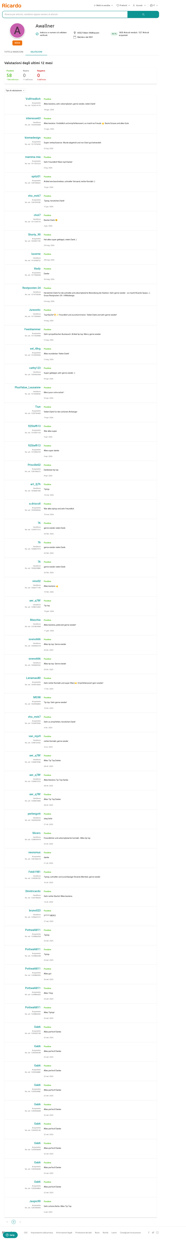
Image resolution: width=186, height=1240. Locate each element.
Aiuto (97, 1233)
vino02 (36, 581)
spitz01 (36, 176)
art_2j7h (36, 484)
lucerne (36, 253)
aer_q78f (35, 600)
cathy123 (35, 368)
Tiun (38, 406)
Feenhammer (33, 329)
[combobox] (65, 14)
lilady (37, 268)
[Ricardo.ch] (11, 5)
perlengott (34, 813)
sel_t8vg (35, 348)
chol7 (37, 215)
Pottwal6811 (33, 930)
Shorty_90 (34, 234)
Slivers (36, 833)
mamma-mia (33, 157)
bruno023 (35, 910)
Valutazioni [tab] (36, 52)
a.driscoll (35, 503)
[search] (143, 14)
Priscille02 (34, 464)
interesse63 (33, 118)
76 (39, 523)
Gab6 (37, 1026)
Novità (105, 1233)
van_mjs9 (35, 736)
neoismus (34, 852)
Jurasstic (35, 309)
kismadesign (33, 137)
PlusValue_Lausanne (28, 387)
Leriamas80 (33, 678)
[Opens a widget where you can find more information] (10, 1235)
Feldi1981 (35, 871)
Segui (17, 43)
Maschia (35, 619)
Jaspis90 (35, 1201)
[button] (104, 5)
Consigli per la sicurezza (130, 1233)
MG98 (37, 697)
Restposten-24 (31, 288)
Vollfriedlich (33, 98)
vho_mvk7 (34, 195)
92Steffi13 (34, 426)
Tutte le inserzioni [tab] (13, 52)
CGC (26, 1233)
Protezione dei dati (83, 1233)
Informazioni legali (64, 1233)
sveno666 (35, 639)
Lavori (114, 1233)
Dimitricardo (33, 891)
